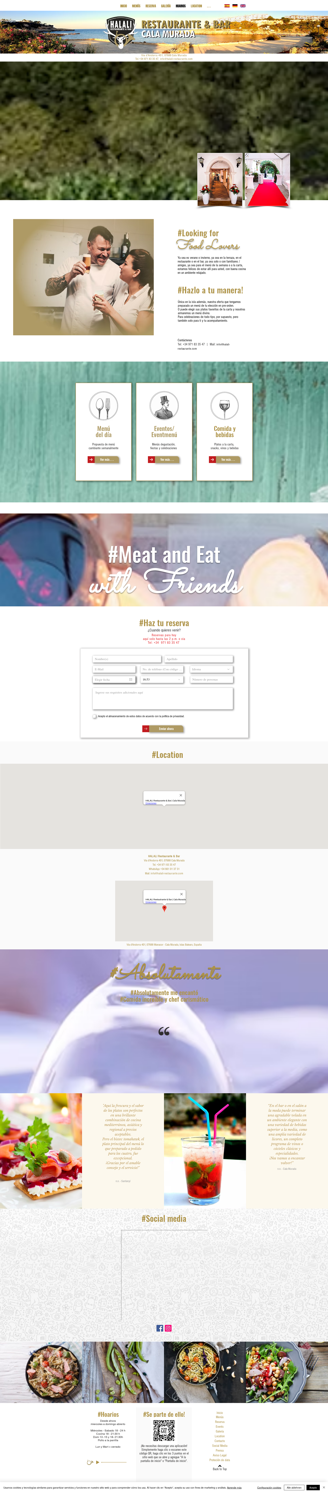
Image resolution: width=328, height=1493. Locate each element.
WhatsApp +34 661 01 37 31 (164, 869)
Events (220, 1427)
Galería (220, 1431)
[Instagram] (168, 1328)
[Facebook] (159, 1328)
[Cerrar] (324, 1487)
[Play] (97, 1462)
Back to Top (220, 1469)
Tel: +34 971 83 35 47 (191, 344)
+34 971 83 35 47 (166, 643)
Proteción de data (219, 1460)
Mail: (148, 873)
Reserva (219, 1422)
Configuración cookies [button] (269, 1487)
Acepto (313, 1487)
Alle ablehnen (294, 1487)
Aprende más (234, 1487)
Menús (220, 1417)
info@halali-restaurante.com (176, 59)
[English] (243, 6)
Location (220, 1436)
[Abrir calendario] (130, 679)
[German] (235, 6)
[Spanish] (227, 6)
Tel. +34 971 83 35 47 (164, 865)
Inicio (220, 1413)
